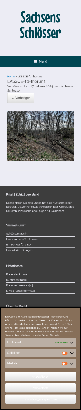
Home (11, 76)
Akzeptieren (40, 376)
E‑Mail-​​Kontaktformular (20, 290)
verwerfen (40, 388)
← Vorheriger (21, 98)
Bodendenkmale (16, 274)
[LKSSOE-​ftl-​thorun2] (40, 160)
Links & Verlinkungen (19, 250)
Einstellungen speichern (40, 399)
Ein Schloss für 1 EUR (19, 244)
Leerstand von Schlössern (22, 239)
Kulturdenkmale (16, 279)
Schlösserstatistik (16, 233)
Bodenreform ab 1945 (19, 285)
